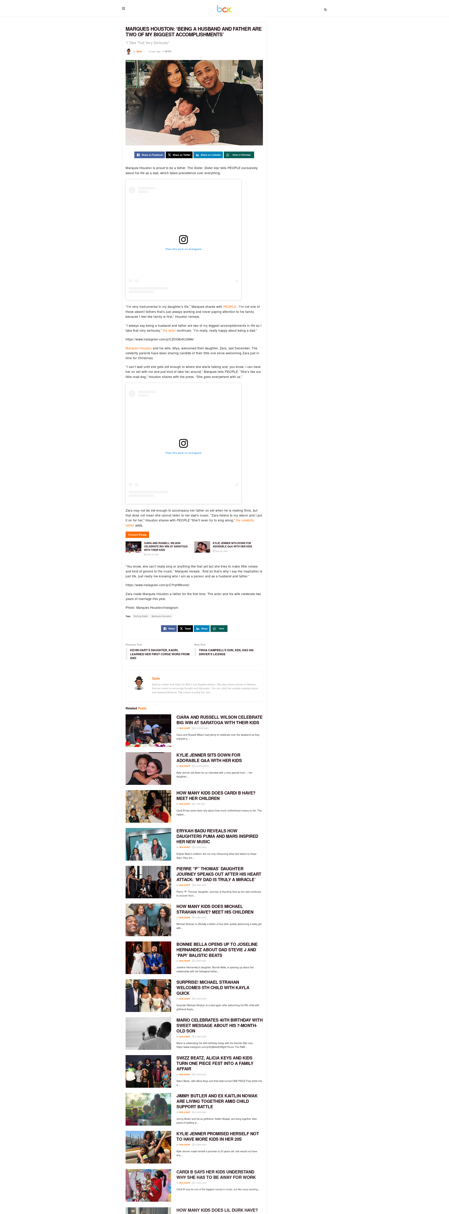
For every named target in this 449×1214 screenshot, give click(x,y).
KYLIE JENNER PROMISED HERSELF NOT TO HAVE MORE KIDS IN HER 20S (217, 1136)
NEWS (168, 51)
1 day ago (200, 803)
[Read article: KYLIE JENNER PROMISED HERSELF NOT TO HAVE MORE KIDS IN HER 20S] (148, 1147)
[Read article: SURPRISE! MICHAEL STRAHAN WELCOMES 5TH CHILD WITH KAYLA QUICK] (148, 995)
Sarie (139, 51)
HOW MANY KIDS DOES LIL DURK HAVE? (217, 1209)
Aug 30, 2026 (152, 554)
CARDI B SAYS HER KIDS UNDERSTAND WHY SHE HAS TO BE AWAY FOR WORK (216, 1174)
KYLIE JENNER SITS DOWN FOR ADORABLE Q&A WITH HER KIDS (209, 757)
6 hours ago (202, 765)
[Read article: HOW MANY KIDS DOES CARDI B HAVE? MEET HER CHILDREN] (148, 806)
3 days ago (200, 917)
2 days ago (200, 847)
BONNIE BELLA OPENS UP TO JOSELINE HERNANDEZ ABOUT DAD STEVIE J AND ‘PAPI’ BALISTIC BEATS (216, 949)
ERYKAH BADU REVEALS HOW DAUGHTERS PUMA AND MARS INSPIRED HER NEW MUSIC (217, 836)
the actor (169, 330)
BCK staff (184, 728)
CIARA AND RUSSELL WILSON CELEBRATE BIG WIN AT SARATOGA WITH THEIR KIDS (219, 719)
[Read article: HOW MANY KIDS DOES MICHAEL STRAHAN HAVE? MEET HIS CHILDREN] (148, 920)
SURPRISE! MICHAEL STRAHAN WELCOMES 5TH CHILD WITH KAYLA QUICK (212, 987)
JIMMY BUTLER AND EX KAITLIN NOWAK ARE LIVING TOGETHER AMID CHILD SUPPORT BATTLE (216, 1101)
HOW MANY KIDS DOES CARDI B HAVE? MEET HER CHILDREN (216, 795)
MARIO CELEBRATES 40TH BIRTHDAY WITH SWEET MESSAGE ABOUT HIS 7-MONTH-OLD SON (219, 1025)
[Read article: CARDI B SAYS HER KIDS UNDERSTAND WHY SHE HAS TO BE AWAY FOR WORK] (148, 1185)
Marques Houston (139, 348)
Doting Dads (141, 616)
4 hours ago (202, 728)
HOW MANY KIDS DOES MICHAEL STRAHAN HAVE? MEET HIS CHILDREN (214, 909)
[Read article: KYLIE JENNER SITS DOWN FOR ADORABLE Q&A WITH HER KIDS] (148, 768)
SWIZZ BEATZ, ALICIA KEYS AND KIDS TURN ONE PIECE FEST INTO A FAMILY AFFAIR (214, 1063)
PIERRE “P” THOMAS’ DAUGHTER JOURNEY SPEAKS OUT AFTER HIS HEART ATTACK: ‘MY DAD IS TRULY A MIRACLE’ (218, 874)
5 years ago (154, 51)
